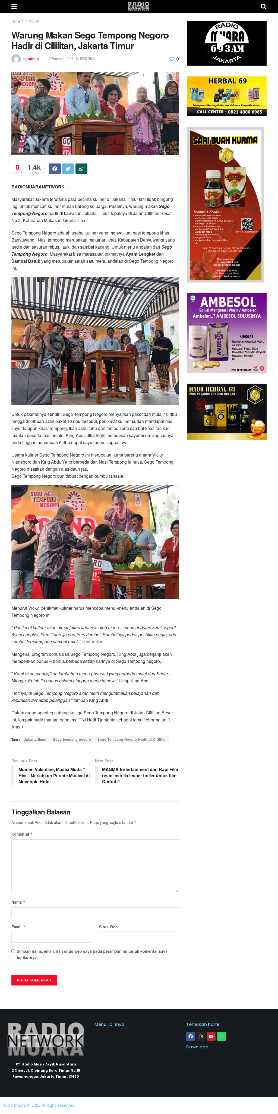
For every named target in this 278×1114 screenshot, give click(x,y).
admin (33, 58)
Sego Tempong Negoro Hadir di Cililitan (132, 739)
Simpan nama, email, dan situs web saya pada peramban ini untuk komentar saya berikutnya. (92, 954)
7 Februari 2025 (61, 58)
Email (18, 926)
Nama (18, 902)
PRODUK (32, 21)
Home (15, 21)
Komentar (22, 834)
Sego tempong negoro (72, 739)
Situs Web (108, 926)
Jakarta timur (35, 739)
